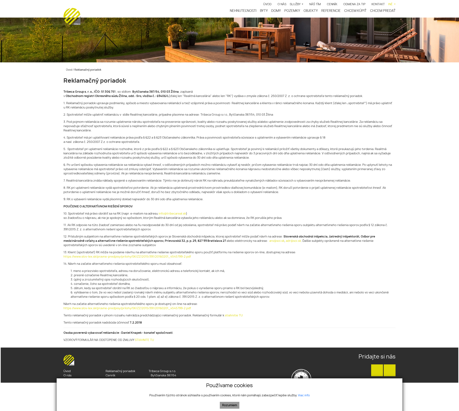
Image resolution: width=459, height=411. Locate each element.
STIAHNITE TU (144, 340)
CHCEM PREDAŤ (383, 11)
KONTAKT (378, 4)
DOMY (276, 11)
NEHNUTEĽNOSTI (243, 11)
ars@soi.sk (276, 240)
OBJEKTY (311, 11)
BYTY (264, 11)
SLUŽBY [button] (295, 4)
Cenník (110, 375)
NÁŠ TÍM (315, 4)
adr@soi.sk (293, 240)
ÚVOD (267, 4)
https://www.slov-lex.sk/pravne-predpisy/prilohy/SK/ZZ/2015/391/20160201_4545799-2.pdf (127, 256)
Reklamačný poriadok (120, 371)
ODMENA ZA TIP (354, 4)
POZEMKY (292, 11)
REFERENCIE (331, 11)
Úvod (68, 69)
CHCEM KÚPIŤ (355, 11)
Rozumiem (229, 405)
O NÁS (282, 4)
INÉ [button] (390, 4)
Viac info (304, 395)
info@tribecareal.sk (172, 213)
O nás (67, 375)
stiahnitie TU (234, 315)
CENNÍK (332, 4)
